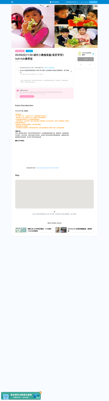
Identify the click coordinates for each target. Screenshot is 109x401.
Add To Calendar (49, 68)
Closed (85, 59)
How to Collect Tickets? (27, 96)
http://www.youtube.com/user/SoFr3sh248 (48, 168)
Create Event (93, 2)
